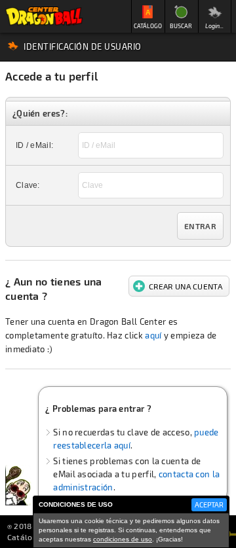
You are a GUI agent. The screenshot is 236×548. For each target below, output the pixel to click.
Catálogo (24, 536)
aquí (153, 335)
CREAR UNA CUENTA (185, 286)
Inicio (44, 16)
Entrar (200, 225)
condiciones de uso (122, 539)
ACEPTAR (209, 504)
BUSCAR (181, 25)
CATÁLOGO (148, 25)
